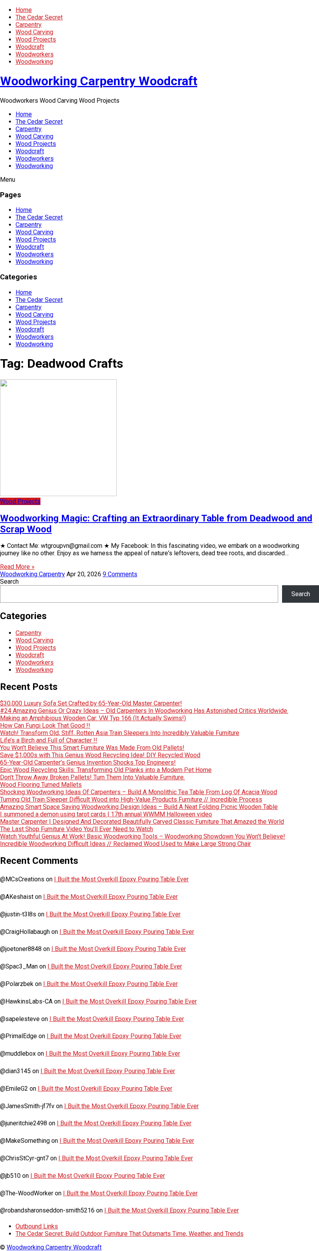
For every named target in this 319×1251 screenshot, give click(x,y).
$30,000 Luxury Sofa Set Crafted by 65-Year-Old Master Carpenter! (91, 703)
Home (24, 10)
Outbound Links (37, 1226)
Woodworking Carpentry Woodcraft (98, 81)
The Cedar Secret (39, 17)
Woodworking (34, 61)
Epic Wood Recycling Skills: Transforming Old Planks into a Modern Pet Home (106, 770)
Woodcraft (30, 47)
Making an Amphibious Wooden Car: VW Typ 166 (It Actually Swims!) (93, 718)
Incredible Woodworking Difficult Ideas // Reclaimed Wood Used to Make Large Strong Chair (125, 843)
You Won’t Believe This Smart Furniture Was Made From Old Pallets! (92, 747)
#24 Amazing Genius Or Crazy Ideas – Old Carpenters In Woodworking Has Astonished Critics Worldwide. (144, 710)
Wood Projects (36, 39)
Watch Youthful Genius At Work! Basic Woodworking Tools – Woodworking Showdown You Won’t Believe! (142, 836)
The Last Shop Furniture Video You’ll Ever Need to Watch (76, 829)
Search (9, 581)
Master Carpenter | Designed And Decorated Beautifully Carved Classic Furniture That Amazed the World (142, 821)
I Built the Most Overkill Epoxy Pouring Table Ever (121, 879)
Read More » (17, 566)
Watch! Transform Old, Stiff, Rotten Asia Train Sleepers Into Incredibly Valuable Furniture (119, 733)
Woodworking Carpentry (32, 574)
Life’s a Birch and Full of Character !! (48, 740)
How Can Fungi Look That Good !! (45, 725)
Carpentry (29, 24)
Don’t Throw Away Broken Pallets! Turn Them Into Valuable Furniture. (92, 777)
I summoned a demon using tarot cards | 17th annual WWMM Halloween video (106, 814)
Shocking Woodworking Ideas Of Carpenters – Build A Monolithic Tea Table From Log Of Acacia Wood (138, 792)
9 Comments (120, 574)
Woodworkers (35, 54)
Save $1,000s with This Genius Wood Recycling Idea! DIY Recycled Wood (100, 755)
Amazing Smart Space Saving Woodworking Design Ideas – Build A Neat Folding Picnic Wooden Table (139, 807)
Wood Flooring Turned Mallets (41, 784)
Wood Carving (34, 32)
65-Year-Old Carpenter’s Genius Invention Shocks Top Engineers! (88, 762)
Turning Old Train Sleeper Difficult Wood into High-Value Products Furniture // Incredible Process (131, 799)
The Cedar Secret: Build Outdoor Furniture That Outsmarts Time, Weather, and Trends (130, 1233)
